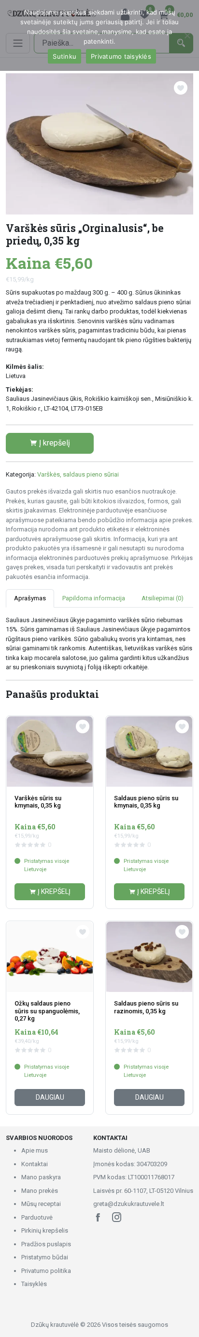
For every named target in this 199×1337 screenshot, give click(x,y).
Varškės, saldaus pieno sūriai (78, 474)
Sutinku (64, 56)
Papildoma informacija (93, 598)
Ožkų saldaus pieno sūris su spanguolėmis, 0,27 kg (47, 1011)
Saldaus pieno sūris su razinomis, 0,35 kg (146, 1007)
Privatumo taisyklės (121, 56)
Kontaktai (34, 1164)
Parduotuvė (37, 1217)
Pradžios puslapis (46, 1244)
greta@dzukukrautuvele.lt (128, 1203)
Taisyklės (34, 1283)
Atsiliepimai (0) (163, 598)
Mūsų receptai (41, 1203)
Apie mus (34, 1150)
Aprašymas (30, 598)
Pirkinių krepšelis (44, 1230)
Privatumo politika (46, 1270)
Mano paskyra (41, 1177)
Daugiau (50, 1097)
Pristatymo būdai (44, 1257)
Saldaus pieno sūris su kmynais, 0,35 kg (146, 801)
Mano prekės (39, 1190)
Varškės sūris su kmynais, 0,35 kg (37, 801)
